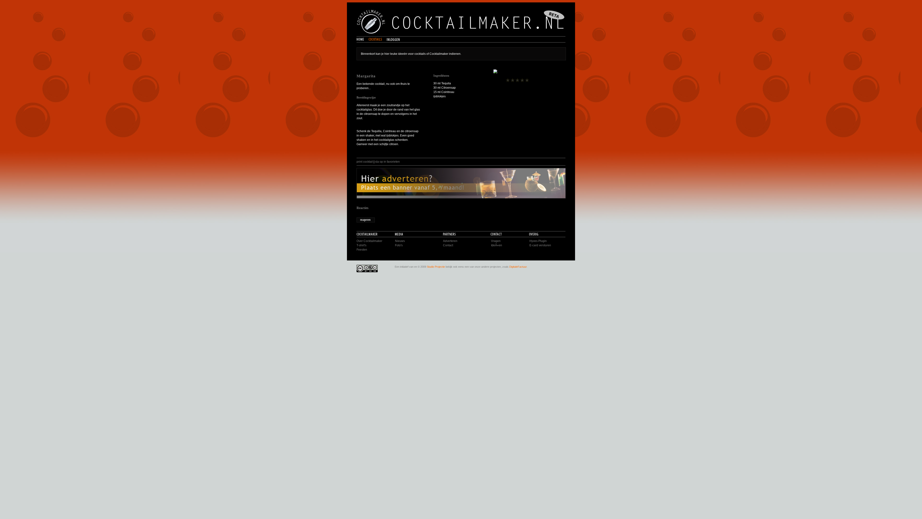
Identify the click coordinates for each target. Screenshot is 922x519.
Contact (448, 245)
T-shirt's (361, 245)
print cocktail (365, 161)
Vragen (496, 241)
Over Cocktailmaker (369, 241)
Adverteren (450, 241)
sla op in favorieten (387, 161)
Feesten (362, 249)
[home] (363, 39)
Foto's (399, 245)
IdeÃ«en (496, 245)
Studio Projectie (436, 266)
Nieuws (400, 241)
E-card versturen (540, 245)
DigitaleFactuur (518, 266)
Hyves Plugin (538, 241)
